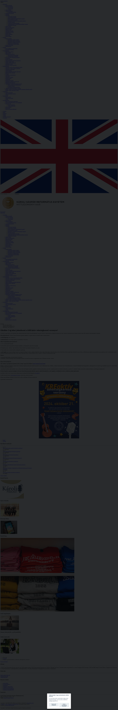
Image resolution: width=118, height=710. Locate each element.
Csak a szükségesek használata (64, 705)
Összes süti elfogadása (54, 705)
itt (55, 699)
